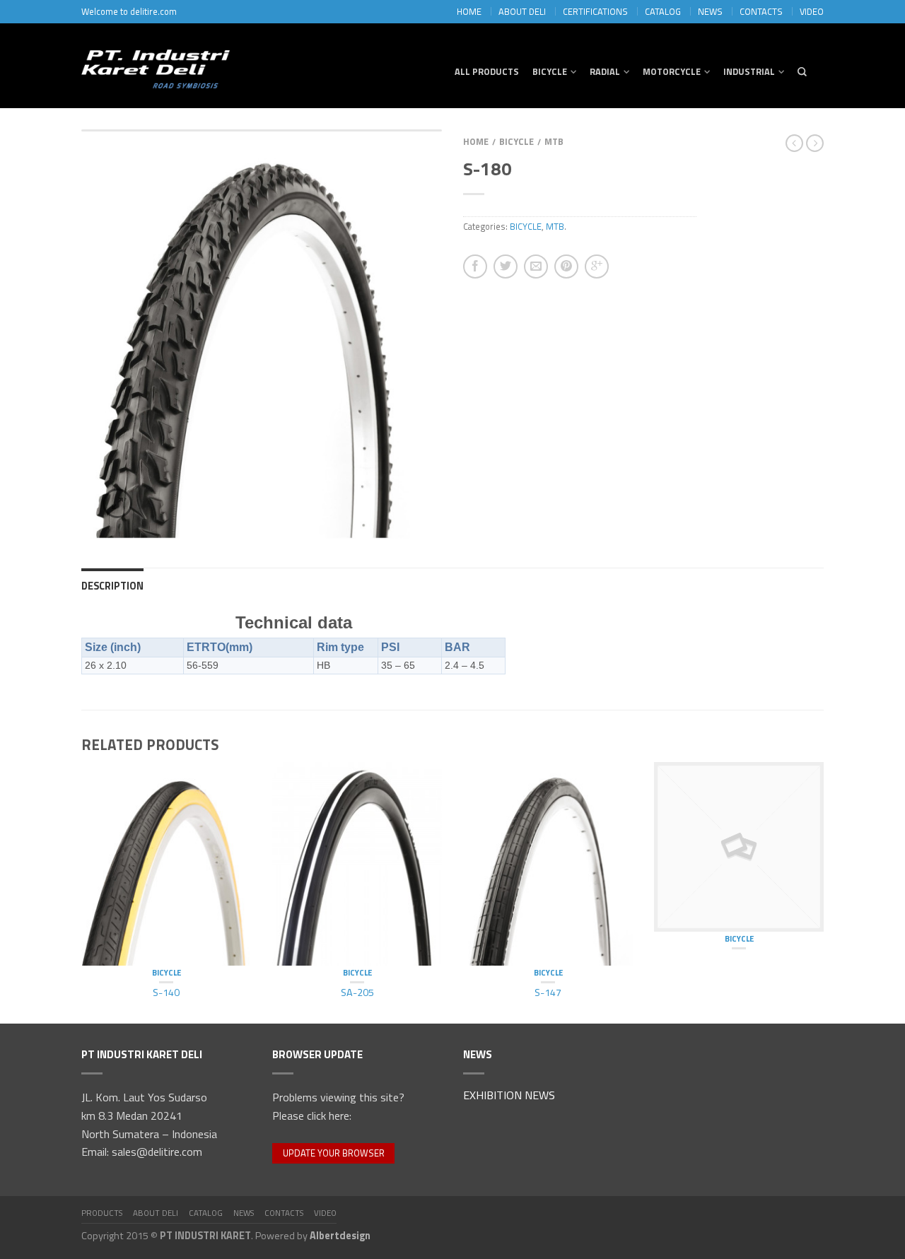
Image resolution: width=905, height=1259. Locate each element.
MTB (554, 141)
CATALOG (663, 11)
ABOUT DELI (522, 11)
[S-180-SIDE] (261, 334)
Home (476, 141)
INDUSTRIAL (749, 71)
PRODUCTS (101, 1213)
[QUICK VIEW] (166, 864)
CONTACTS (761, 11)
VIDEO (812, 11)
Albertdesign (340, 1235)
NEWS (710, 11)
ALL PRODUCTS (487, 71)
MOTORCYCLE (672, 71)
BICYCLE (549, 71)
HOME (469, 11)
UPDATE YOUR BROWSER (334, 1153)
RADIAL (605, 71)
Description (112, 586)
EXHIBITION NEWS (509, 1096)
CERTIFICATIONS (595, 11)
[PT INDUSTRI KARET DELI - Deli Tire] (155, 65)
